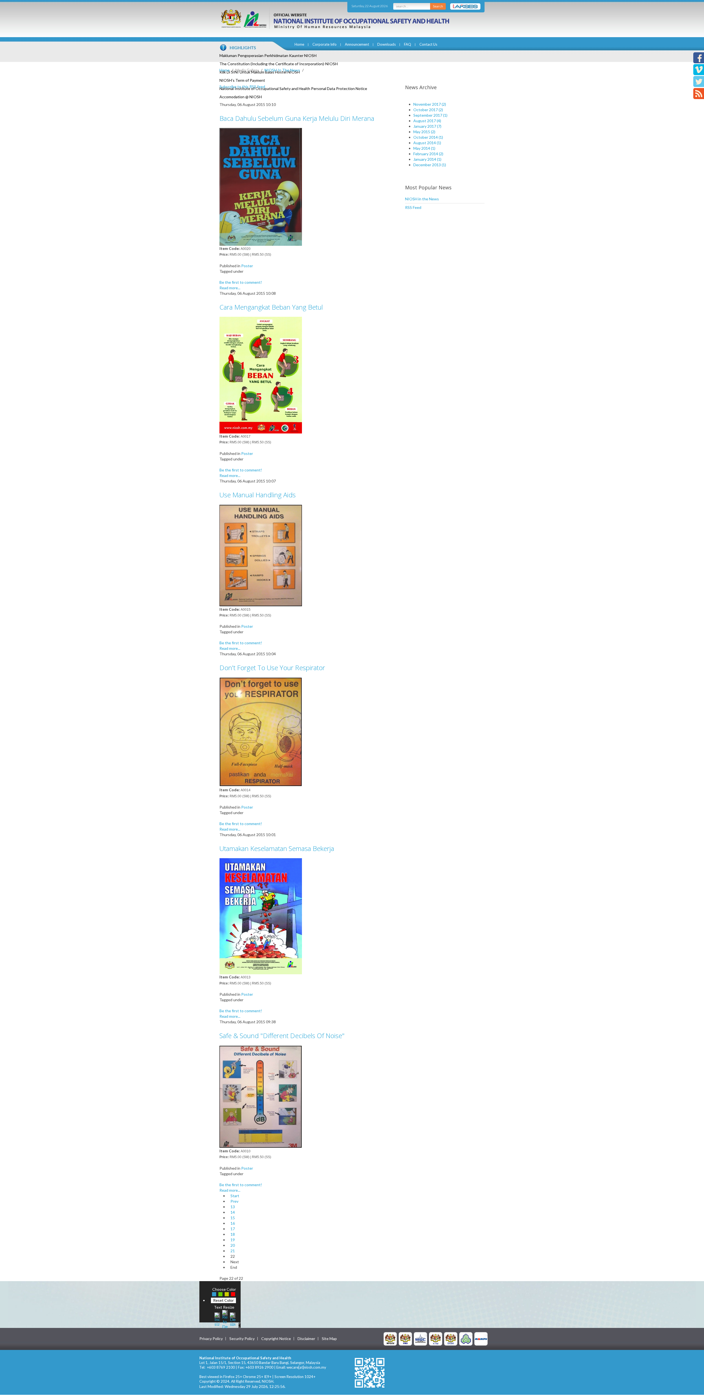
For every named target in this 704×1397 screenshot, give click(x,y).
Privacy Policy (211, 1338)
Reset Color (223, 1300)
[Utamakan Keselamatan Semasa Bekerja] (260, 915)
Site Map (329, 1338)
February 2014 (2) (428, 153)
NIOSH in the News (422, 199)
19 (232, 1239)
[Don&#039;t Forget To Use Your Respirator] (260, 731)
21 (232, 1250)
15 (232, 1217)
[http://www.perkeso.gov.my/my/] (465, 1338)
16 (232, 1223)
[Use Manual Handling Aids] (260, 555)
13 (232, 1206)
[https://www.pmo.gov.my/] (405, 1338)
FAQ (407, 44)
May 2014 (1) (424, 148)
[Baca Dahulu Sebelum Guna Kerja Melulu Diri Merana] (260, 186)
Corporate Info (324, 44)
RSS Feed (413, 207)
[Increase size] (217, 1318)
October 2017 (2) (428, 109)
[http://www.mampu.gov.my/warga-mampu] (481, 1338)
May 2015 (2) (424, 131)
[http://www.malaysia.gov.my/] (390, 1338)
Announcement (357, 44)
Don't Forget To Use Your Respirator (272, 667)
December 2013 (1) (429, 164)
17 (232, 1228)
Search (438, 6)
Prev (234, 1201)
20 (232, 1245)
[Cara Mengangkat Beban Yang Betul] (260, 374)
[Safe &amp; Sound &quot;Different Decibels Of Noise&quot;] (260, 1096)
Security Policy (242, 1338)
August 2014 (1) (427, 142)
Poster (247, 265)
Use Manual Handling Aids (257, 494)
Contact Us (428, 44)
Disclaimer (306, 1338)
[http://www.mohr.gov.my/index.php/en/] (435, 1338)
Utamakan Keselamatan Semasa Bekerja (276, 848)
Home (299, 44)
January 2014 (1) (427, 159)
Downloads (386, 44)
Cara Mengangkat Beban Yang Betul (271, 307)
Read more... (229, 287)
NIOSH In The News (282, 70)
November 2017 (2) (429, 104)
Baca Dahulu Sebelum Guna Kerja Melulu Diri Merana (296, 118)
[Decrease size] (232, 1318)
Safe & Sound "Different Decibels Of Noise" (282, 1035)
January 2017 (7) (427, 126)
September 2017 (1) (430, 115)
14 (232, 1212)
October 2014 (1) (428, 137)
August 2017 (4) (427, 120)
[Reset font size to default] (225, 1318)
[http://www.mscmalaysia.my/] (420, 1338)
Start (234, 1195)
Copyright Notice (276, 1338)
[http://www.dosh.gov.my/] (450, 1338)
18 (232, 1234)
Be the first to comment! (240, 282)
